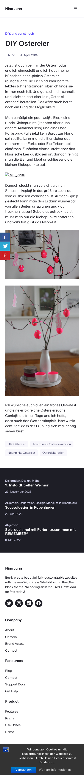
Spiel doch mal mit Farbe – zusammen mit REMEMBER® (40, 532)
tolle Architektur (66, 503)
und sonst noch (22, 33)
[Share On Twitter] (5, 246)
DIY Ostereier (17, 444)
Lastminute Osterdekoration (52, 444)
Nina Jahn (13, 8)
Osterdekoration (53, 452)
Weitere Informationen (55, 769)
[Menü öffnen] (75, 8)
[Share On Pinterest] (5, 255)
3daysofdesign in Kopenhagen (30, 507)
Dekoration (12, 480)
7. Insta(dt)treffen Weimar (26, 485)
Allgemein (11, 503)
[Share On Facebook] (5, 237)
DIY (7, 33)
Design (26, 480)
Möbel (36, 480)
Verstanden (24, 769)
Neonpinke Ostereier (21, 452)
